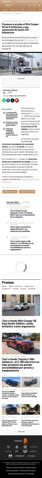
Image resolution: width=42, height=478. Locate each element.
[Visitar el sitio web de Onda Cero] (25, 451)
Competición (6, 289)
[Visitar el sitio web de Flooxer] (31, 455)
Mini (17, 159)
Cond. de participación (12, 470)
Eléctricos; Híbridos (27, 192)
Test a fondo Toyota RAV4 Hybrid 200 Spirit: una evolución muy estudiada (20, 229)
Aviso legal (9, 467)
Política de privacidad (19, 467)
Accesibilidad (30, 473)
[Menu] (39, 5)
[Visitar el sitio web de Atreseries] (16, 451)
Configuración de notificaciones (17, 473)
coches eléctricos (10, 192)
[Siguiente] (38, 1)
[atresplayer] (29, 5)
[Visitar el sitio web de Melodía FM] (10, 455)
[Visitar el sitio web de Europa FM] (33, 451)
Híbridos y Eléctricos (17, 10)
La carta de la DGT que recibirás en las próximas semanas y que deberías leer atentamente (12, 116)
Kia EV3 (19, 1)
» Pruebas (18, 13)
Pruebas (8, 282)
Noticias (15, 289)
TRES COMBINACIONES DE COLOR (12, 318)
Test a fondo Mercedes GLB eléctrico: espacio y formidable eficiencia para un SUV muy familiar (30, 423)
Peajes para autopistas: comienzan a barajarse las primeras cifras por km (12, 132)
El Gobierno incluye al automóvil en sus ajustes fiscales (12, 123)
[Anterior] (14, 1)
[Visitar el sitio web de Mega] (8, 451)
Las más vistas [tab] (12, 202)
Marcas (5, 10)
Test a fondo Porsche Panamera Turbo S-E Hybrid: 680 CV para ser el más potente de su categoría (22, 214)
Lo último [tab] (26, 202)
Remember (32, 289)
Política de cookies (30, 467)
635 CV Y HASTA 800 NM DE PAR (10, 417)
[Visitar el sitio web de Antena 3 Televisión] (8, 446)
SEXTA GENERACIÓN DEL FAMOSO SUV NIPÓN (29, 390)
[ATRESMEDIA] (21, 441)
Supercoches (31, 10)
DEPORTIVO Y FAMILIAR (9, 389)
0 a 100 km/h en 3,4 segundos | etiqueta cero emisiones (20, 207)
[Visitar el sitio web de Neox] (25, 446)
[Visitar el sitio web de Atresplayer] (21, 455)
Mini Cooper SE (31, 40)
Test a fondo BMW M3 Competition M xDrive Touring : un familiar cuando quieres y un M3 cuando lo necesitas (10, 395)
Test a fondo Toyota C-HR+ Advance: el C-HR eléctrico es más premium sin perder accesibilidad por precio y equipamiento (22, 245)
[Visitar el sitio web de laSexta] (16, 446)
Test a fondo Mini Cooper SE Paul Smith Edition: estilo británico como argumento (19, 323)
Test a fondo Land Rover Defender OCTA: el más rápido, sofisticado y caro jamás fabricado (9, 423)
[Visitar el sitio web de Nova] (33, 446)
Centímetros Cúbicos (8, 13)
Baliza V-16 (25, 1)
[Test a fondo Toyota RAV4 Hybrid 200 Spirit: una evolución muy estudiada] (30, 382)
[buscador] (34, 5)
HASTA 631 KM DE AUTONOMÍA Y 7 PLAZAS (30, 417)
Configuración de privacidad (27, 470)
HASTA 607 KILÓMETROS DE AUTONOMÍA (14, 356)
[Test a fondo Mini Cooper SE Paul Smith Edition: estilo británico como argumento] (21, 305)
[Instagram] (4, 93)
